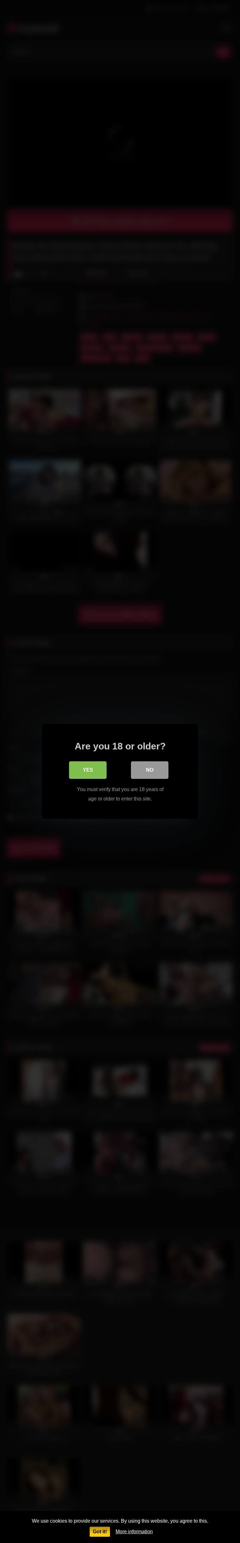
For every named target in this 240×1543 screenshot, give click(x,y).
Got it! (100, 1531)
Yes (88, 770)
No (149, 770)
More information (134, 1531)
